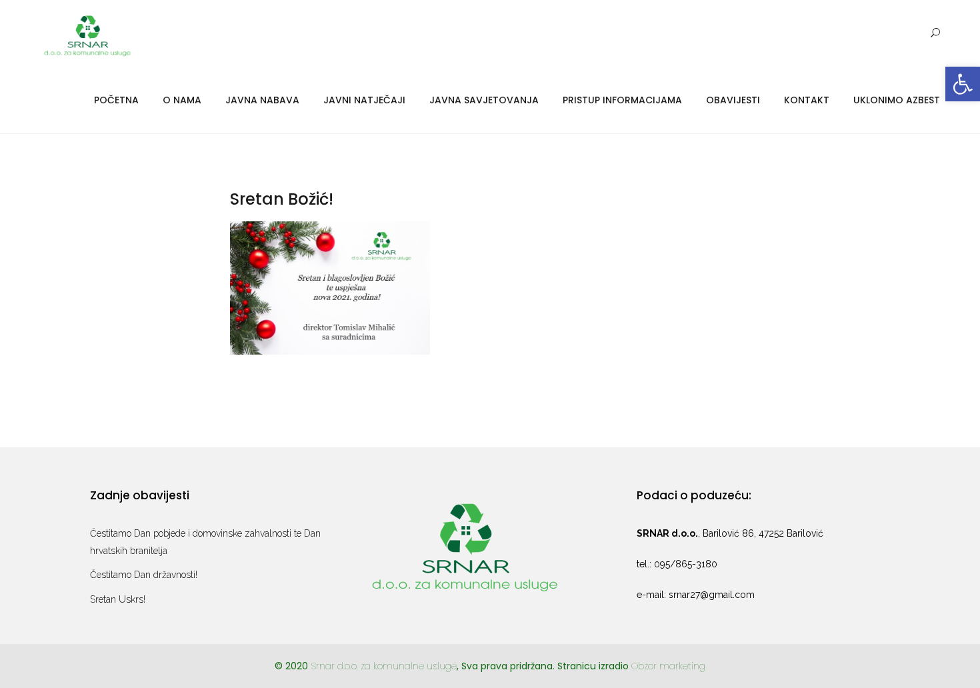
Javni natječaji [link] (364, 100)
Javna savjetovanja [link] (484, 100)
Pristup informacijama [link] (622, 100)
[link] (962, 84)
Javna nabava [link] (262, 100)
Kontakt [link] (806, 100)
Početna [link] (116, 100)
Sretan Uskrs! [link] (117, 599)
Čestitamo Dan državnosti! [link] (143, 574)
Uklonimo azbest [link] (896, 100)
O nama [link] (182, 100)
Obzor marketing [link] (668, 666)
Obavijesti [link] (733, 100)
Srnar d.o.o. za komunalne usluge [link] (384, 666)
